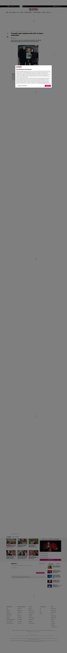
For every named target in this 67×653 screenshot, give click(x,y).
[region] (33, 76)
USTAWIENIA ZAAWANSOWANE (22, 85)
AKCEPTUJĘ (47, 85)
